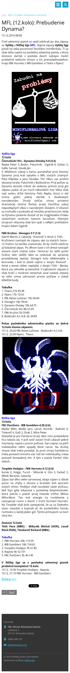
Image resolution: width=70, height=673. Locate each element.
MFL (14, 579)
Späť (11, 592)
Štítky (6, 579)
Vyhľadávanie (65, 5)
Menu (58, 5)
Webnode (29, 660)
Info (4, 15)
